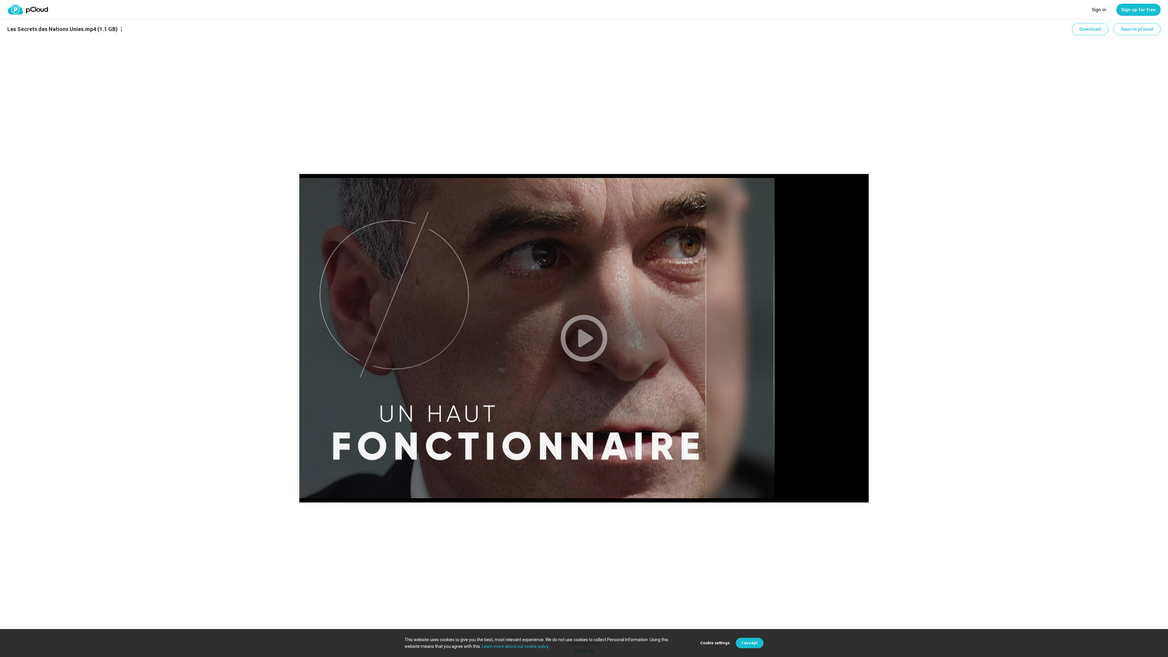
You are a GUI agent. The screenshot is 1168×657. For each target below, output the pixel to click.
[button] (584, 338)
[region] (584, 338)
